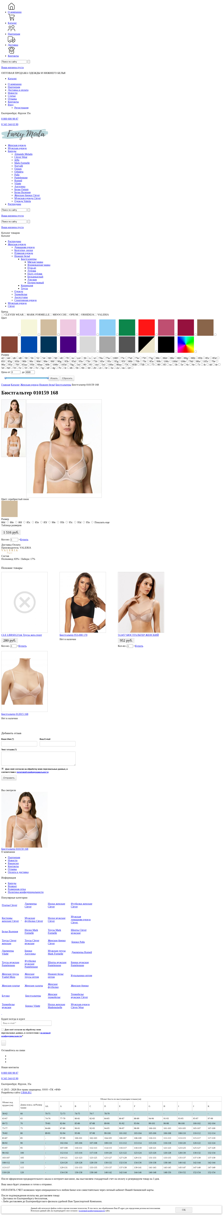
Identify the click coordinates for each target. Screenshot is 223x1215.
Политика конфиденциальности (26, 892)
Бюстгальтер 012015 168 (14, 714)
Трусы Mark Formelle (54, 931)
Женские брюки (80, 985)
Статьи (12, 95)
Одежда (18, 291)
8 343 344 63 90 (9, 124)
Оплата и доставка (18, 872)
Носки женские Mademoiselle (56, 1006)
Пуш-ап (31, 267)
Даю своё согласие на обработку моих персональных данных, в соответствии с (25, 1032)
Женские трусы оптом (32, 975)
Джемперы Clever (31, 905)
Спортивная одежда (25, 300)
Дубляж (31, 270)
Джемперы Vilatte (8, 952)
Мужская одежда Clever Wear (80, 1006)
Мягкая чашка (35, 262)
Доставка (13, 44)
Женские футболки (53, 985)
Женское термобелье (54, 996)
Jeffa (16, 160)
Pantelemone (21, 177)
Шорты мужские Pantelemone (57, 964)
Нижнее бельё (22, 256)
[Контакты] (11, 52)
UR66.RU (26, 1092)
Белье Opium (21, 189)
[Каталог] (11, 20)
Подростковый (35, 282)
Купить (24, 539)
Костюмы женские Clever (10, 919)
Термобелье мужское (8, 1006)
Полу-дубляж (34, 273)
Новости (12, 93)
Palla (16, 174)
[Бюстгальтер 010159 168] (13, 413)
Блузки (6, 995)
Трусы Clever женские (9, 942)
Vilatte (17, 183)
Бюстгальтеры (29, 259)
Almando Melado (23, 154)
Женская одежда (17, 145)
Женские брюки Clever (27, 195)
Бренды (12, 151)
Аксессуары (21, 297)
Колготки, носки (23, 250)
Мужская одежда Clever (27, 198)
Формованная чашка (38, 264)
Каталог (12, 23)
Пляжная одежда (23, 253)
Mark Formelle (22, 162)
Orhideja (18, 171)
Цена (4, 372)
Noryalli (18, 165)
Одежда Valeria (22, 201)
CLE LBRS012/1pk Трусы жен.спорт (21, 635)
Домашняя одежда (24, 247)
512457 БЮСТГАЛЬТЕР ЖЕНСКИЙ (138, 635)
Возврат (12, 886)
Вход (10, 104)
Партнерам (14, 34)
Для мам (32, 279)
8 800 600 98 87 (9, 118)
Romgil (18, 180)
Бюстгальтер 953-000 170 (73, 635)
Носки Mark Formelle (31, 931)
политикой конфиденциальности (32, 772)
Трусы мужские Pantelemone (10, 964)
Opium (18, 168)
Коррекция (27, 285)
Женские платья (11, 985)
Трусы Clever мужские (32, 942)
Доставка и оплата (18, 90)
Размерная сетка (17, 889)
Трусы (24, 288)
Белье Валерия (22, 192)
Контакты (13, 55)
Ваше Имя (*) (7, 739)
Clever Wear (20, 157)
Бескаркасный (35, 276)
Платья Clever (9, 905)
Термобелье (20, 294)
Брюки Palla (78, 942)
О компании (15, 12)
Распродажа (14, 204)
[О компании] (11, 9)
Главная (5, 384)
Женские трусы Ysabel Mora (10, 975)
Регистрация (21, 107)
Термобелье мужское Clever (79, 996)
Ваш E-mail (45, 739)
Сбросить (67, 378)
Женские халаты (34, 985)
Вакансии (13, 863)
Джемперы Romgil (82, 952)
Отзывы (12, 98)
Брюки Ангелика (30, 952)
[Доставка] (11, 42)
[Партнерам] (11, 31)
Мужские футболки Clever (34, 919)
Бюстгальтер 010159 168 (14, 849)
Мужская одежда (17, 148)
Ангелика (19, 186)
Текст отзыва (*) (9, 749)
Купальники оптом (81, 975)
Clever (11, 306)
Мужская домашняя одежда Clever (81, 919)
